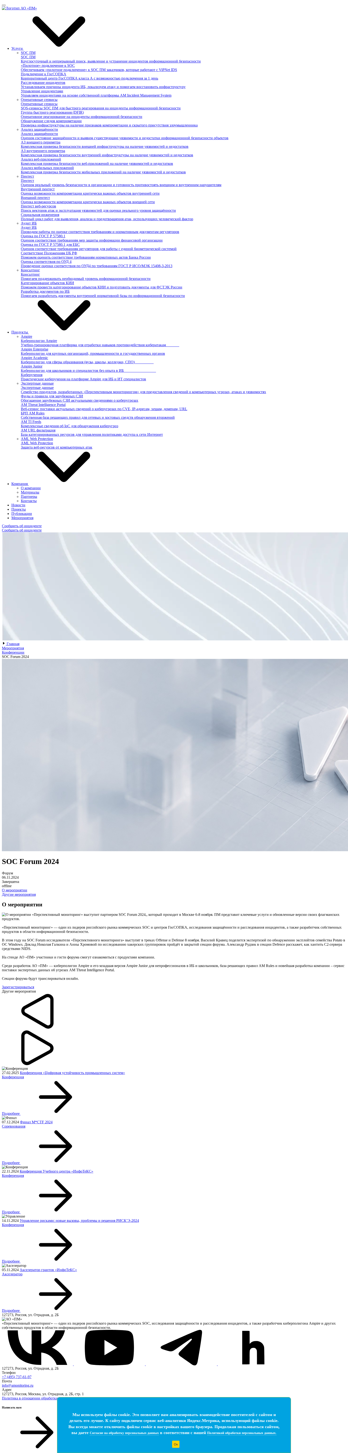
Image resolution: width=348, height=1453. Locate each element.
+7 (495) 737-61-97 (16, 1377)
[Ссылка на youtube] (110, 1364)
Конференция (13, 1077)
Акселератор (12, 1274)
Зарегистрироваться (18, 987)
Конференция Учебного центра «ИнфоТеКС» (56, 1171)
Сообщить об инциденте (22, 526)
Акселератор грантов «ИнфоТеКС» (48, 1270)
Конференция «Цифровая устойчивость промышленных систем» (72, 1073)
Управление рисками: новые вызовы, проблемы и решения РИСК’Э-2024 (79, 1221)
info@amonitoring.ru (17, 1385)
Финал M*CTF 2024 (36, 1122)
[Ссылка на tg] (182, 1364)
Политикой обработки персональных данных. (242, 1433)
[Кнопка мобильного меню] (4, 5)
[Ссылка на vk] (38, 1364)
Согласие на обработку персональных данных (124, 1433)
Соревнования (13, 1126)
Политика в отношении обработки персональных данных (48, 1398)
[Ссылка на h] (253, 1364)
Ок (176, 1444)
